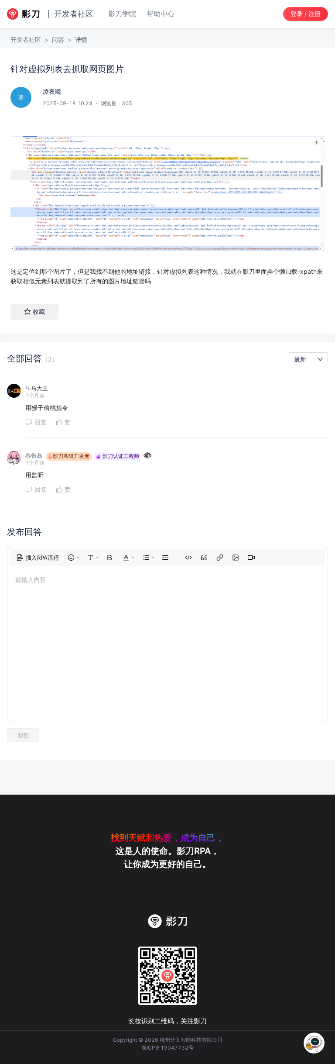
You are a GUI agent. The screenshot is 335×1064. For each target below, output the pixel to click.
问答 (58, 39)
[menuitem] (37, 558)
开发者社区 (25, 39)
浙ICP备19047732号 (167, 1047)
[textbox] (167, 202)
